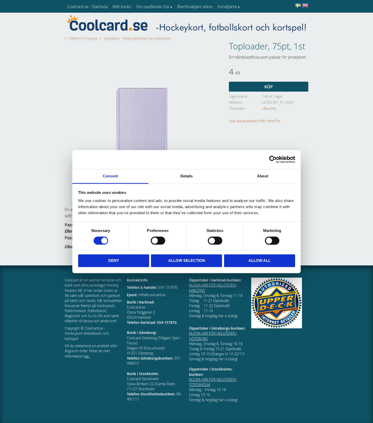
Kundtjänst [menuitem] (227, 6)
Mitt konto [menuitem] (122, 6)
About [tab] (262, 176)
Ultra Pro (269, 108)
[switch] (158, 240)
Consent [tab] (110, 176)
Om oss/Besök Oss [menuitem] (152, 6)
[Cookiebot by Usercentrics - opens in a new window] (273, 159)
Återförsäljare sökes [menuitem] (195, 6)
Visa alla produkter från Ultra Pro (254, 121)
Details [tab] (186, 176)
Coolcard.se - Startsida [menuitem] (87, 6)
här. (87, 356)
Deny (113, 261)
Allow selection (186, 261)
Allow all (259, 261)
